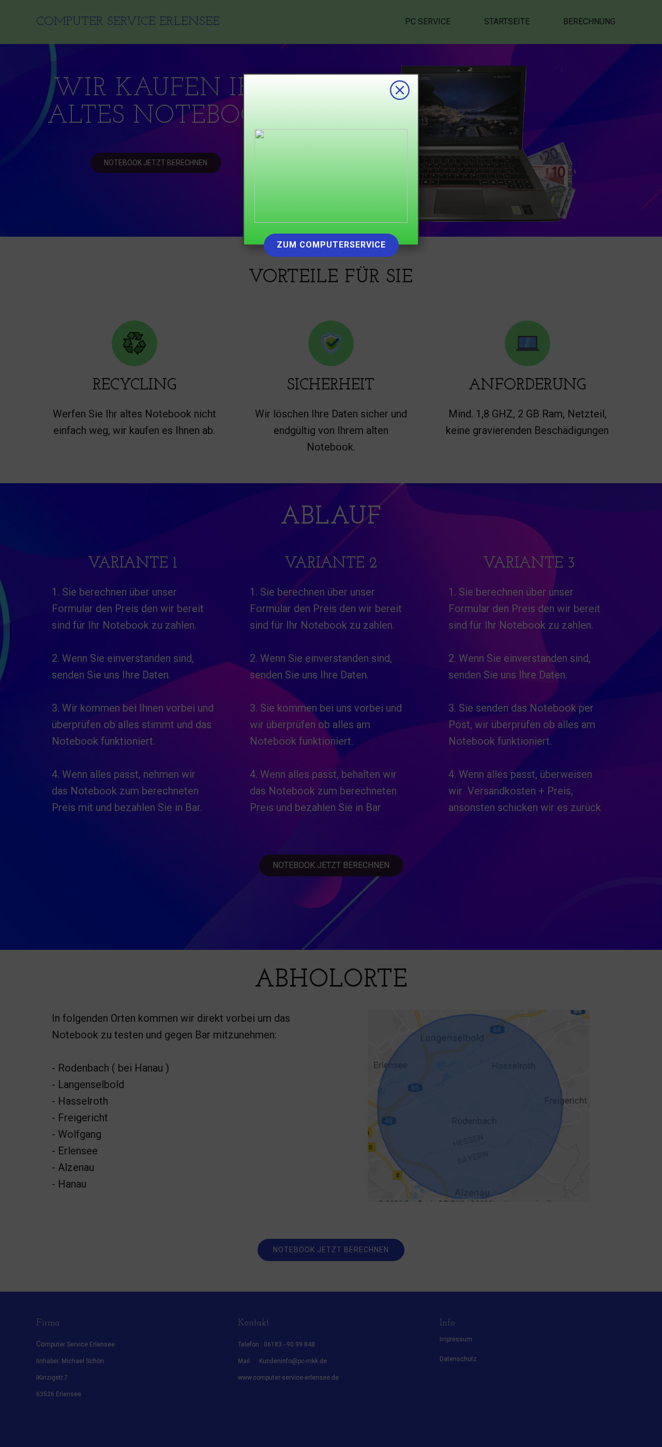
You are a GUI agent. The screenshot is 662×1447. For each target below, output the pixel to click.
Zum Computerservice (331, 245)
